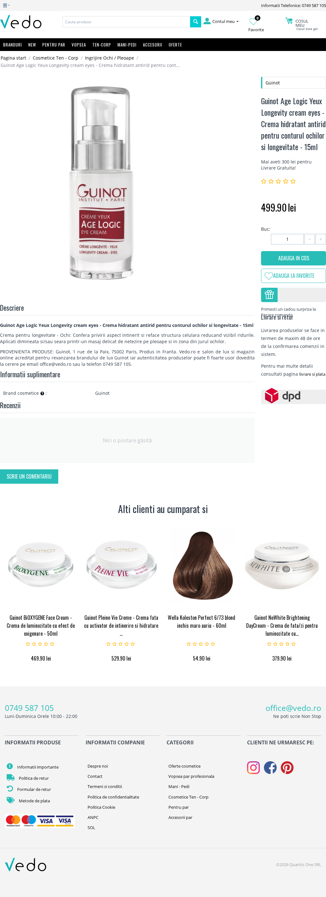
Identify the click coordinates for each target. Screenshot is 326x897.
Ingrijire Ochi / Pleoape (109, 58)
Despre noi (98, 766)
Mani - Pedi (178, 786)
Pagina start (13, 58)
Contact (95, 776)
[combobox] (126, 21)
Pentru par (178, 807)
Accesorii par (180, 817)
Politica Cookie (101, 807)
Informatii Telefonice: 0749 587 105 (293, 5)
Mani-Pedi (127, 44)
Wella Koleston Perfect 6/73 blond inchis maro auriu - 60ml (201, 621)
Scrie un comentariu (29, 476)
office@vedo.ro (293, 707)
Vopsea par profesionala (191, 776)
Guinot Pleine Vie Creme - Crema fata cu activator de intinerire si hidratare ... (121, 625)
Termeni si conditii (105, 786)
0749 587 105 (29, 707)
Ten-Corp (101, 44)
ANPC (93, 817)
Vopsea (79, 44)
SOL (91, 827)
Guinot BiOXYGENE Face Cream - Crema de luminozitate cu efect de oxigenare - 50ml (41, 625)
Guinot (273, 83)
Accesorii (152, 44)
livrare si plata (312, 374)
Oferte (175, 44)
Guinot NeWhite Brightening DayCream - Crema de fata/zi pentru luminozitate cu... (282, 625)
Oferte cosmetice (184, 766)
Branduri (12, 44)
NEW (32, 44)
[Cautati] (195, 21)
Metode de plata (34, 801)
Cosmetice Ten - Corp (55, 58)
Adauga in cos (293, 258)
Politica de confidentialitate (113, 797)
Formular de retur (33, 789)
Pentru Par (53, 44)
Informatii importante (37, 767)
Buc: (265, 229)
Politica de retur (33, 778)
